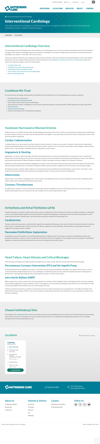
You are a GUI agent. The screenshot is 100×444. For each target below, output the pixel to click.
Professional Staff (57, 407)
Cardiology (15, 16)
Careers (90, 8)
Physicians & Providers (58, 404)
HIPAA (11, 424)
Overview (8, 35)
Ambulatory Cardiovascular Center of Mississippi (67, 60)
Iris (29, 413)
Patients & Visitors (37, 400)
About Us (9, 400)
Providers (45, 8)
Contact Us (8, 410)
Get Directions (13, 359)
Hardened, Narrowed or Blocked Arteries (21, 67)
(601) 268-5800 (13, 362)
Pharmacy (31, 415)
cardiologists (21, 314)
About (80, 8)
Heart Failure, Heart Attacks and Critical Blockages (24, 71)
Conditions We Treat (14, 65)
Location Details (15, 370)
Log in (68, 2)
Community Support (11, 404)
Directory (75, 2)
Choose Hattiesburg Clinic (16, 73)
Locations (58, 8)
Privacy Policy (4, 424)
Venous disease (13, 106)
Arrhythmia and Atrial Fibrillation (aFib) (20, 69)
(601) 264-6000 (57, 2)
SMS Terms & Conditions (19, 424)
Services (70, 8)
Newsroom (8, 407)
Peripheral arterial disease (16, 109)
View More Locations (88, 335)
